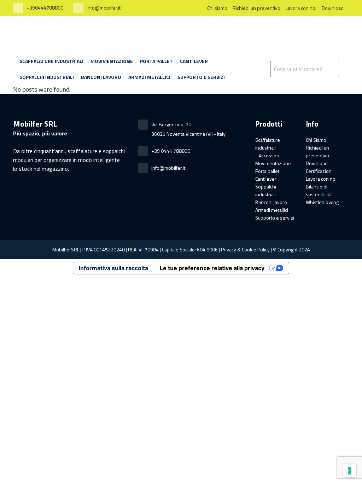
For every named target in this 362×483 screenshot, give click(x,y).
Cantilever (265, 178)
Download (333, 8)
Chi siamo (217, 8)
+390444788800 (45, 7)
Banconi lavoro (271, 202)
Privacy (228, 249)
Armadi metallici (271, 210)
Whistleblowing (322, 202)
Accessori (269, 155)
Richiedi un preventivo (256, 8)
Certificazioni (319, 171)
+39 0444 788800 (170, 151)
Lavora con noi (301, 8)
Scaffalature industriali (267, 143)
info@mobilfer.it (104, 7)
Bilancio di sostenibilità (319, 190)
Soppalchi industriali (265, 190)
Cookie (249, 249)
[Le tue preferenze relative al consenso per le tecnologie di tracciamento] (349, 470)
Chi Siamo (316, 140)
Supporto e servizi (274, 217)
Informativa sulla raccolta (113, 268)
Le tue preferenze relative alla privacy (212, 268)
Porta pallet (267, 171)
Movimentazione (273, 163)
